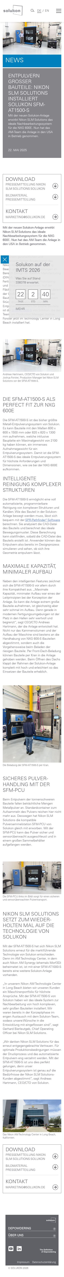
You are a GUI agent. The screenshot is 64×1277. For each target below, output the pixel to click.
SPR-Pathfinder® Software (42, 520)
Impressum (23, 1262)
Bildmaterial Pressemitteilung (20, 197)
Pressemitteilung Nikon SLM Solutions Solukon (26, 186)
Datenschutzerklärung (44, 1262)
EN (47, 11)
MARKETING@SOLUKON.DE (25, 217)
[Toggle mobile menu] (58, 11)
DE (39, 11)
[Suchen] (32, 11)
